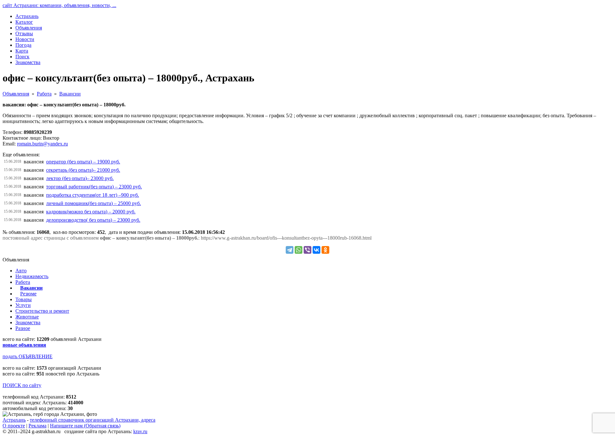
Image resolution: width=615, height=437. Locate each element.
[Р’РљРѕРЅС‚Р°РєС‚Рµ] (316, 250)
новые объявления (24, 345)
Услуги (23, 305)
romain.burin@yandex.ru (42, 143)
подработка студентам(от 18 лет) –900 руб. (92, 195)
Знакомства (27, 322)
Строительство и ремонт (42, 311)
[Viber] (307, 250)
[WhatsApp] (298, 250)
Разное (22, 328)
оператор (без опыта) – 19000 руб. (83, 161)
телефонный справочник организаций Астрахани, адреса (92, 420)
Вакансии (70, 93)
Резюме (28, 293)
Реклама (37, 425)
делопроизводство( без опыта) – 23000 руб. (93, 220)
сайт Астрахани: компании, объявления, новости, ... (59, 5)
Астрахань (14, 420)
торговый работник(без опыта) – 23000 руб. (94, 186)
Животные (27, 316)
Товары (23, 299)
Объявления (16, 93)
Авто (21, 270)
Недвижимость (31, 276)
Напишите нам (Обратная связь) (85, 425)
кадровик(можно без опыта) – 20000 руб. (90, 211)
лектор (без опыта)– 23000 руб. (80, 178)
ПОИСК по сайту (22, 385)
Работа (44, 93)
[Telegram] (289, 250)
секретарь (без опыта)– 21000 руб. (83, 170)
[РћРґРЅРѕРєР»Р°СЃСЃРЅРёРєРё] (325, 250)
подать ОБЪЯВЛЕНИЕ (28, 356)
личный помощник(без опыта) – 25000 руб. (93, 203)
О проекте (14, 425)
